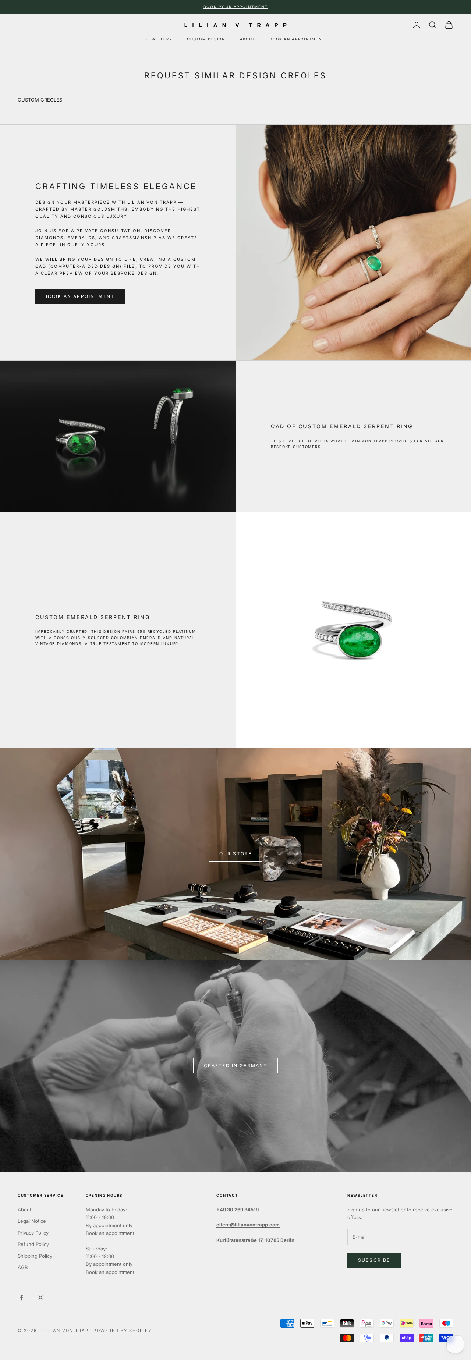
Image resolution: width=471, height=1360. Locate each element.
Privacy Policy (33, 1233)
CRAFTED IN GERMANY (236, 1065)
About (24, 1209)
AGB (23, 1267)
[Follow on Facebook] (21, 1297)
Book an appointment (110, 1233)
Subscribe (374, 1260)
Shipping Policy (35, 1256)
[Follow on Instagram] (40, 1297)
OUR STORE (235, 853)
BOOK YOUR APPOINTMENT (235, 6)
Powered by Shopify (122, 1330)
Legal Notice (32, 1221)
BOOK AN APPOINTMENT (297, 39)
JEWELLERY (159, 39)
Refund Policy (33, 1244)
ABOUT (247, 39)
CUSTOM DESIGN (206, 39)
